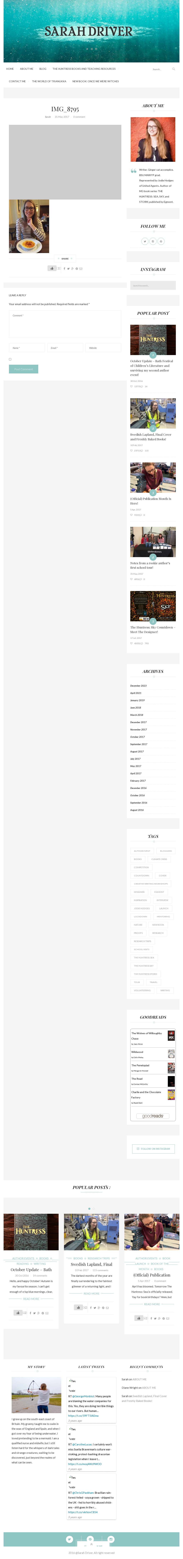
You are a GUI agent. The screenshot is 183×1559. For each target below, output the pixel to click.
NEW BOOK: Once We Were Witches (96, 81)
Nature (138, 924)
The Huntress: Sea (144, 957)
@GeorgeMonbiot (83, 1396)
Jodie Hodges (142, 908)
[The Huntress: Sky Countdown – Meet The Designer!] (153, 606)
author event (142, 851)
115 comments (100, 1270)
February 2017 (138, 780)
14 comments (40, 1275)
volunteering (142, 990)
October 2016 (137, 795)
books (138, 859)
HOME (10, 68)
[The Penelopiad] (171, 1067)
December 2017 (138, 722)
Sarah (48, 116)
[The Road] (171, 1081)
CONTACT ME (17, 81)
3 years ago (75, 1420)
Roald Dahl (138, 1103)
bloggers (166, 851)
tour (137, 982)
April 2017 (135, 773)
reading (23, 1263)
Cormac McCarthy (141, 1084)
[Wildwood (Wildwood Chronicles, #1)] (171, 1053)
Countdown (141, 875)
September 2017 (138, 744)
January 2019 (137, 700)
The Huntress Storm (145, 974)
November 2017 (138, 729)
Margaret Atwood (141, 1071)
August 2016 (137, 810)
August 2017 (137, 751)
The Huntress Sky (144, 965)
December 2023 (138, 685)
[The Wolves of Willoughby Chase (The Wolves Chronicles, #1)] (171, 1035)
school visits (141, 949)
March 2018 (136, 715)
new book (158, 924)
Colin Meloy (138, 1057)
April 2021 (135, 693)
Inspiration (140, 900)
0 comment (79, 116)
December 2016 (138, 788)
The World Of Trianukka (49, 81)
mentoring (163, 916)
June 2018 (135, 707)
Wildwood (137, 1051)
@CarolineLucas (82, 1444)
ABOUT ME (26, 68)
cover (162, 875)
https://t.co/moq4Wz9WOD (85, 1464)
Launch (163, 908)
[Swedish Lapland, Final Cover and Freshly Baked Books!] (153, 413)
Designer (139, 892)
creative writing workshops (151, 883)
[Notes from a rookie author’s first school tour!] (153, 542)
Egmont (159, 892)
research (158, 933)
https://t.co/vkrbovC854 (83, 1512)
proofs (138, 933)
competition (141, 867)
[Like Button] (52, 268)
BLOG (42, 68)
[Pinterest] (76, 268)
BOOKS (44, 1258)
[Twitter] (73, 1539)
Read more (31, 1298)
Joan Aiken (138, 1044)
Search (173, 285)
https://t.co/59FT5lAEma (83, 1415)
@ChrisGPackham (82, 1492)
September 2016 (138, 802)
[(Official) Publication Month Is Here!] (153, 477)
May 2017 (135, 766)
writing (165, 990)
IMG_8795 (65, 108)
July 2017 (135, 758)
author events (23, 1258)
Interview (162, 900)
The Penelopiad (140, 1065)
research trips (142, 941)
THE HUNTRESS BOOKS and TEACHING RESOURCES (84, 68)
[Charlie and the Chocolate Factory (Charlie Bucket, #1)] (171, 1094)
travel (153, 982)
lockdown (140, 916)
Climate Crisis (159, 859)
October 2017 (137, 736)
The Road (136, 1078)
